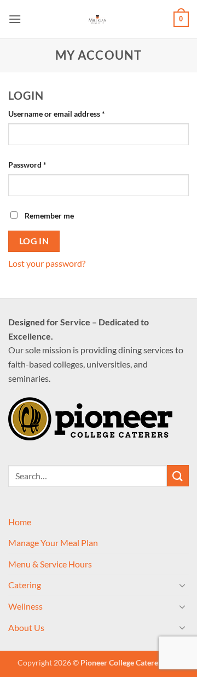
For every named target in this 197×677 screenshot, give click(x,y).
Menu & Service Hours (50, 564)
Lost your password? (46, 263)
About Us (26, 627)
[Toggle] (182, 585)
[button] (14, 18)
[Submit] (178, 475)
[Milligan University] (97, 19)
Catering (24, 585)
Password (42, 164)
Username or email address (72, 113)
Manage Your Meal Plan (53, 542)
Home (19, 522)
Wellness (25, 606)
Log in (34, 241)
